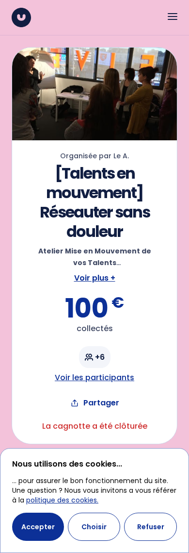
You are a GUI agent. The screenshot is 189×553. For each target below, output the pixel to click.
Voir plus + (94, 278)
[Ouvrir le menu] (172, 16)
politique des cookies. (62, 500)
